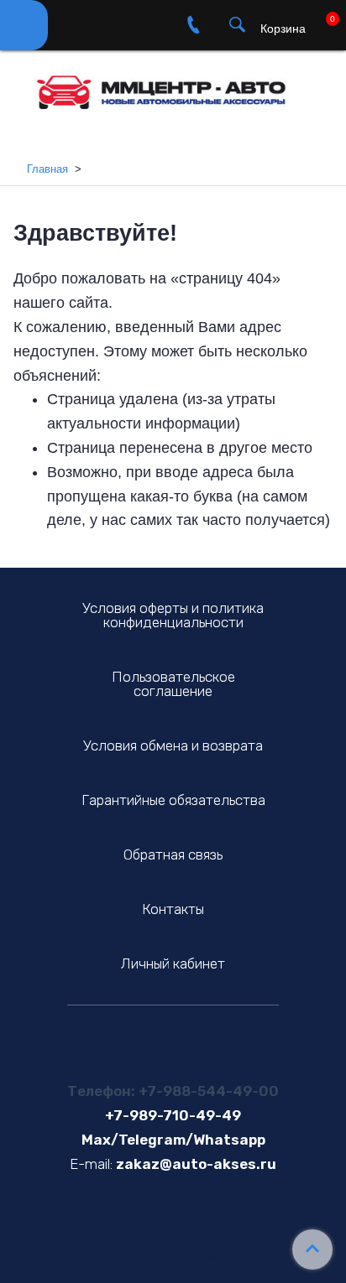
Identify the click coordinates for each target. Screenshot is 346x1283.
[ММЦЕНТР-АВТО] (173, 86)
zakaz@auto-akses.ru (196, 1164)
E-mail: (91, 1164)
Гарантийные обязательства (173, 800)
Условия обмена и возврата (173, 745)
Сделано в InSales (173, 1256)
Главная (47, 169)
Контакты (173, 909)
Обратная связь (173, 854)
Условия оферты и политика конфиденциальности (173, 615)
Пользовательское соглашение (173, 683)
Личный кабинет (173, 963)
